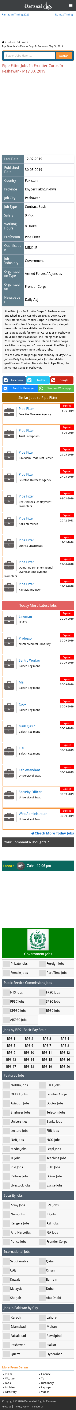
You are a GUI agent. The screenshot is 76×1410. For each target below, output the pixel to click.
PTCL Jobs (54, 1085)
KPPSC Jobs (18, 1011)
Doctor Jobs (55, 1103)
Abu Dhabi (53, 1298)
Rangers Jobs (20, 1223)
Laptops (46, 1387)
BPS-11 (47, 1053)
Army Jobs (18, 1205)
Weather (10, 1378)
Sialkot (51, 1345)
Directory (10, 1391)
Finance (46, 1374)
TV (42, 1378)
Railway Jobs (19, 1176)
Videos (45, 1391)
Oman (50, 1270)
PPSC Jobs (17, 1001)
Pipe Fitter (32, 237)
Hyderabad (54, 1354)
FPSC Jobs (53, 992)
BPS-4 (65, 1039)
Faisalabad (18, 1336)
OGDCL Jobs (19, 1094)
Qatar (50, 1261)
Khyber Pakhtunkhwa (41, 189)
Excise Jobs (54, 1185)
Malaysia (16, 1289)
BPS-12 (65, 1053)
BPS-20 (65, 1067)
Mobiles (10, 1387)
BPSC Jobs (53, 1011)
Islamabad (18, 1327)
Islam (8, 1374)
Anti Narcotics (21, 1232)
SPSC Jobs (53, 1001)
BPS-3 (47, 1039)
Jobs (10, 42)
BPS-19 (47, 1067)
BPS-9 (11, 1053)
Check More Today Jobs (54, 833)
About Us (6, 1407)
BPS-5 (11, 1046)
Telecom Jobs (56, 1112)
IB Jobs (52, 1214)
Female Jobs (19, 973)
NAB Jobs (17, 1140)
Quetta (15, 1354)
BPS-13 (11, 1060)
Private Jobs (19, 964)
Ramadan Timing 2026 (15, 14)
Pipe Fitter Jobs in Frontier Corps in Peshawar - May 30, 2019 (32, 46)
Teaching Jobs (56, 1158)
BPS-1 (11, 1039)
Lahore (52, 1317)
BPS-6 (29, 1046)
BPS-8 (65, 1046)
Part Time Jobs (57, 973)
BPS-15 (47, 1060)
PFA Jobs (17, 1167)
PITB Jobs (53, 1167)
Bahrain (51, 1279)
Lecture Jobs (19, 1131)
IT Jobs (15, 1158)
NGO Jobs (53, 1140)
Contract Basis (35, 207)
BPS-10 (29, 1053)
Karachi (16, 1317)
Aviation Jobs (20, 1103)
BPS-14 (29, 1060)
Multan (52, 1327)
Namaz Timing (64, 14)
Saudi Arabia (19, 1261)
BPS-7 (47, 1046)
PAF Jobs (53, 1205)
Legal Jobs (54, 1149)
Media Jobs (19, 1149)
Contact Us (37, 1407)
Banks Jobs (54, 1122)
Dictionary (47, 1383)
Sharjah (15, 1298)
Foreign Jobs (55, 964)
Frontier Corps (35, 287)
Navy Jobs (18, 1214)
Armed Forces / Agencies (43, 274)
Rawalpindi (54, 1336)
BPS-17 (11, 1067)
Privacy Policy (21, 1407)
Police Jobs (18, 1242)
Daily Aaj (21, 42)
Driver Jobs (54, 1176)
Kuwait (15, 1279)
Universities (19, 1122)
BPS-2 (29, 1039)
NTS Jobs (16, 992)
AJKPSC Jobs (18, 1020)
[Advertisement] (38, 115)
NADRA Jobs (19, 1085)
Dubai (50, 1289)
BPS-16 (65, 1060)
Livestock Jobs (21, 1185)
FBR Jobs (53, 1131)
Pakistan (31, 181)
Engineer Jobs (20, 1112)
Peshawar (32, 198)
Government (34, 261)
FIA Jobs (52, 1232)
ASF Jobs (53, 1223)
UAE (13, 1270)
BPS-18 (29, 1067)
